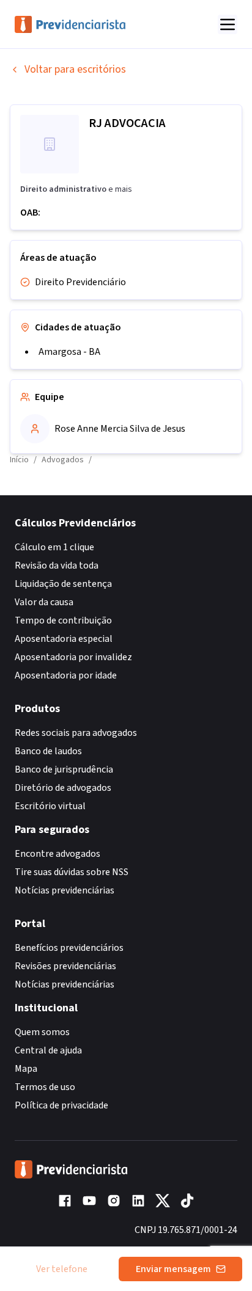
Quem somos (42, 1032)
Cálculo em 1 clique (54, 547)
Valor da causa (44, 602)
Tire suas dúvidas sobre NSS (71, 872)
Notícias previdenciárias (64, 890)
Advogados (63, 460)
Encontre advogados (57, 853)
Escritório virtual (50, 806)
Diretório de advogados (63, 787)
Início (19, 460)
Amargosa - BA (69, 351)
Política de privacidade (61, 1105)
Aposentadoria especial (64, 638)
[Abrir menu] (227, 24)
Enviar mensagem (173, 1269)
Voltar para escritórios (75, 69)
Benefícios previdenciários (69, 947)
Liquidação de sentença (63, 583)
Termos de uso (45, 1087)
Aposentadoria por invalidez (73, 657)
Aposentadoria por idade (66, 675)
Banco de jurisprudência (64, 769)
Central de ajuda (48, 1050)
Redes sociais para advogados (76, 732)
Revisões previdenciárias (65, 966)
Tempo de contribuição (63, 620)
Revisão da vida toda (56, 565)
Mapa (26, 1068)
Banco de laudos (48, 751)
